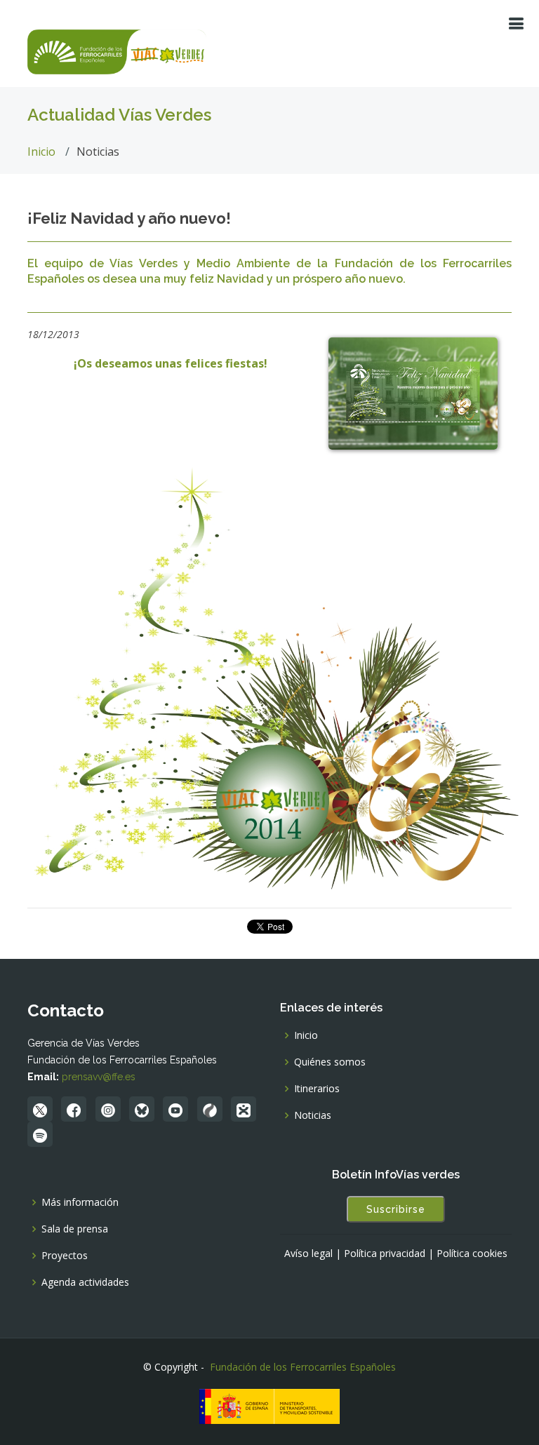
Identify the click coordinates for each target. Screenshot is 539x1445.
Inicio (41, 151)
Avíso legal (308, 1253)
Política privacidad (384, 1253)
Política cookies (472, 1253)
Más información (80, 1202)
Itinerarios (317, 1089)
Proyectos (64, 1256)
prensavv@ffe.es (98, 1076)
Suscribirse (395, 1209)
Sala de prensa (74, 1229)
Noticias (312, 1115)
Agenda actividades (85, 1282)
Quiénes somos (330, 1062)
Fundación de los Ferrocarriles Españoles (303, 1366)
